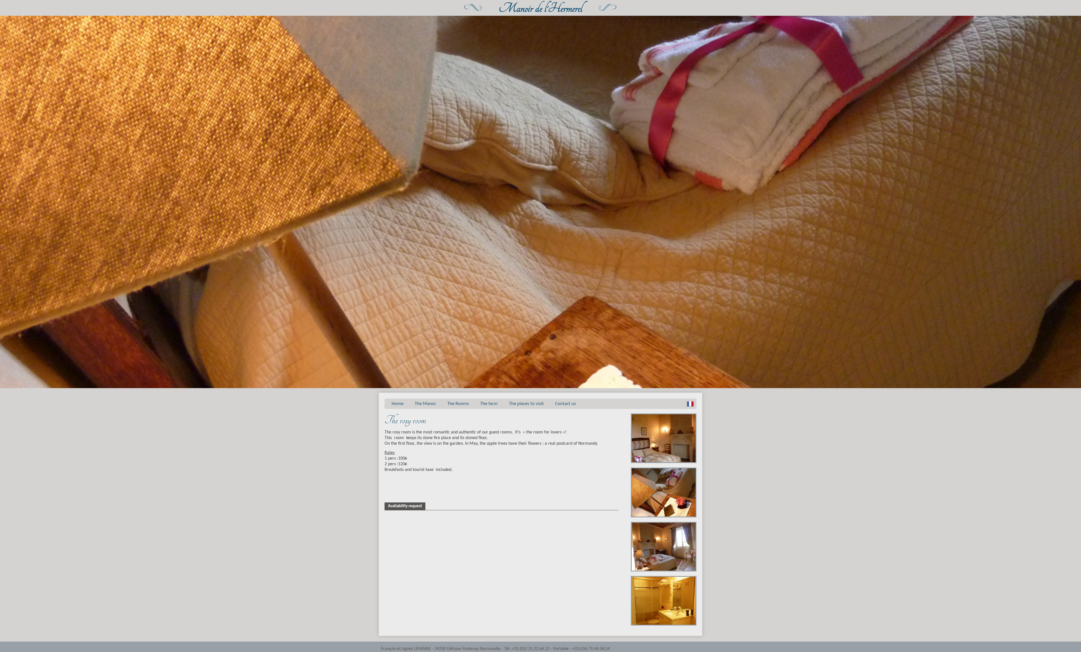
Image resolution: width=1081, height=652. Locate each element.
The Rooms (458, 403)
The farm (489, 403)
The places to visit (526, 403)
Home (397, 403)
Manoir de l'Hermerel (540, 8)
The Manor (425, 403)
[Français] (690, 404)
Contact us (565, 403)
